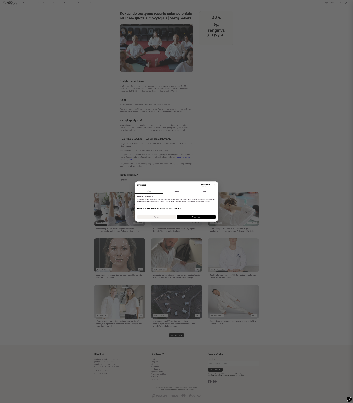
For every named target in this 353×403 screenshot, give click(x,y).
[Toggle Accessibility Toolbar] (349, 399)
